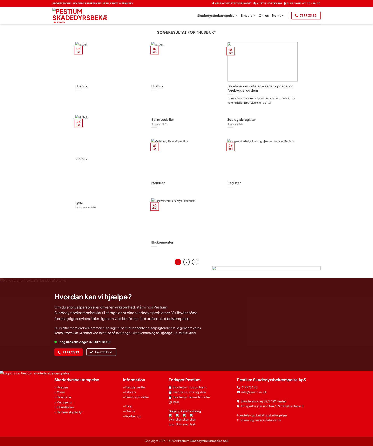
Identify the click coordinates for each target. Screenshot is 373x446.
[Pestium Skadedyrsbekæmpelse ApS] (79, 15)
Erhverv (247, 15)
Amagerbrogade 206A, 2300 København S (272, 406)
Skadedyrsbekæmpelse (215, 15)
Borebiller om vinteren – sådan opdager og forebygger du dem (260, 88)
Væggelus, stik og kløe (188, 392)
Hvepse (62, 387)
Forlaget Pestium (184, 379)
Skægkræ (64, 397)
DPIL (176, 402)
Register (234, 183)
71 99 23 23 (249, 387)
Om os (264, 15)
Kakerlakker (65, 407)
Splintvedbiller (162, 119)
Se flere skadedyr (70, 412)
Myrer (61, 392)
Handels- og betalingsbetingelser (262, 415)
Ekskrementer (162, 242)
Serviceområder (137, 397)
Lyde (79, 203)
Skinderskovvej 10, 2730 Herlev (263, 401)
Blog (128, 406)
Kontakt (278, 15)
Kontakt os (133, 416)
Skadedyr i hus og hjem (189, 387)
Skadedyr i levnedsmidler (190, 397)
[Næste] (195, 262)
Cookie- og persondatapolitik (259, 420)
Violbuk (81, 159)
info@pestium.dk (253, 392)
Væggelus (64, 402)
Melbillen (158, 183)
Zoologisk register (241, 119)
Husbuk (81, 86)
